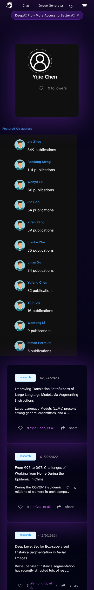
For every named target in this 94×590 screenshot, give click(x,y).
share (73, 428)
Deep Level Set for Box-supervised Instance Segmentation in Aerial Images (42, 552)
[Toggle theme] (71, 5)
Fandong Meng (39, 161)
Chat (26, 5)
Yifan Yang (35, 222)
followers (57, 88)
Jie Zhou (34, 141)
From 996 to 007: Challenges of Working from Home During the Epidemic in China (40, 473)
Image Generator (51, 5)
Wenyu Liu (35, 182)
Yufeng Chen (37, 282)
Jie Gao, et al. (40, 506)
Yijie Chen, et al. (42, 428)
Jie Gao (33, 202)
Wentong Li (36, 322)
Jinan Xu (34, 262)
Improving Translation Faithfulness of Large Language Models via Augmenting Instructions (46, 394)
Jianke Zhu (36, 242)
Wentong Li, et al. (41, 585)
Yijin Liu (33, 302)
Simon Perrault (39, 343)
